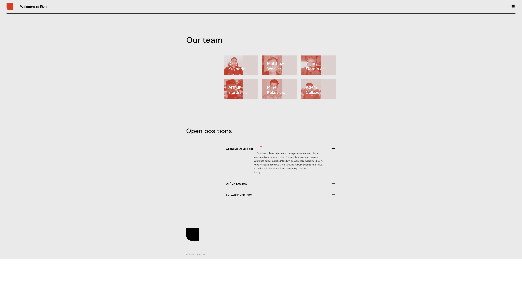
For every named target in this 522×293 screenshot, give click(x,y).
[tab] (280, 148)
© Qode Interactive (195, 254)
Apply (257, 172)
